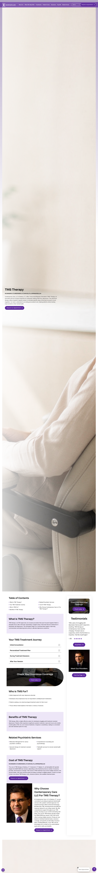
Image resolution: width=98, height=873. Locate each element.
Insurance (53, 4)
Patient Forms (46, 4)
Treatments (38, 4)
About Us (21, 4)
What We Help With (29, 4)
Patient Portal (65, 4)
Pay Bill (59, 4)
